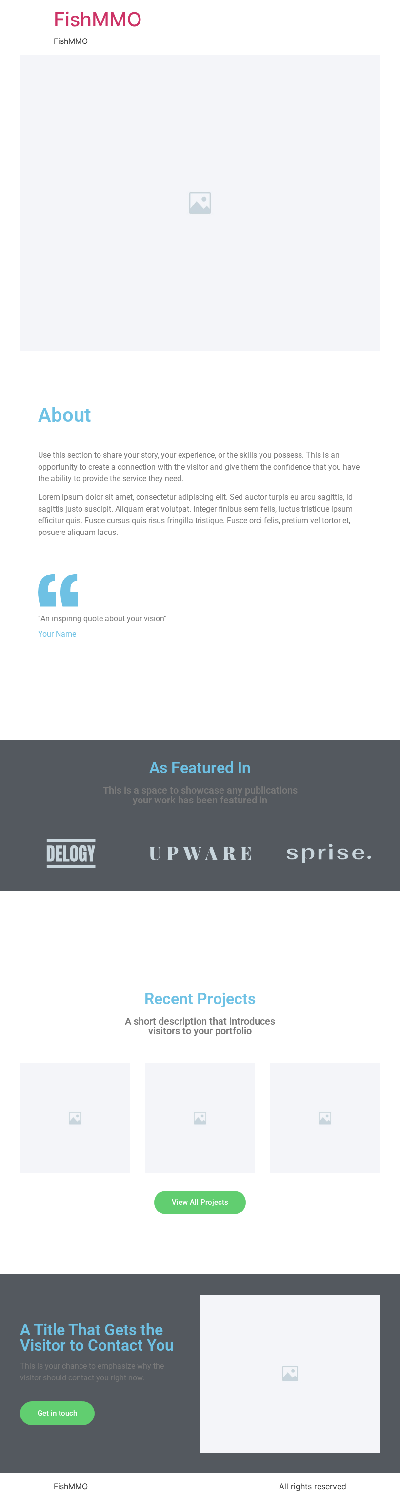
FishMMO (98, 19)
